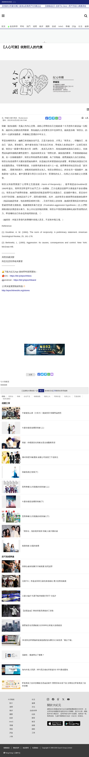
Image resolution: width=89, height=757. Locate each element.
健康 (87, 26)
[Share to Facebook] (46, 118)
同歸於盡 (57, 396)
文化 (33, 707)
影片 (11, 703)
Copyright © (46, 748)
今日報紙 (11, 699)
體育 (33, 718)
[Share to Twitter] (50, 118)
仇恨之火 (67, 396)
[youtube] (68, 699)
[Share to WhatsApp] (56, 118)
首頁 (3, 26)
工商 (33, 733)
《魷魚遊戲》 (6, 399)
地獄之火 (47, 396)
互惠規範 (77, 396)
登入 (41, 391)
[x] (63, 699)
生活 (80, 26)
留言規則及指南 (4, 384)
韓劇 (18, 396)
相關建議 (6, 748)
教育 (33, 722)
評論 (74, 26)
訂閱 (54, 391)
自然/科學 (33, 710)
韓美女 (10, 396)
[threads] (58, 699)
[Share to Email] (59, 118)
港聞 (35, 26)
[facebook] (53, 699)
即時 (22, 26)
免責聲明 (26, 748)
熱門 (28, 26)
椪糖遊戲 (37, 396)
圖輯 (33, 729)
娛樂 (33, 725)
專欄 (68, 26)
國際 (48, 26)
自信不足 (27, 396)
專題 (11, 729)
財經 (54, 26)
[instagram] (48, 699)
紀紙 (33, 714)
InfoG (60, 26)
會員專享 (14, 26)
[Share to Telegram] (53, 118)
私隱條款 (35, 748)
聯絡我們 (16, 748)
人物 (11, 736)
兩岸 (41, 26)
